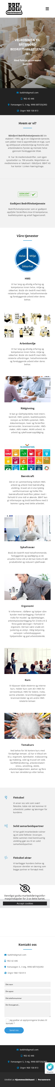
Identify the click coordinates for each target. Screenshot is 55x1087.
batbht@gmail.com (29, 92)
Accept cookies (25, 903)
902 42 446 (29, 98)
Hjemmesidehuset (24, 1079)
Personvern (44, 1079)
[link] (25, 888)
